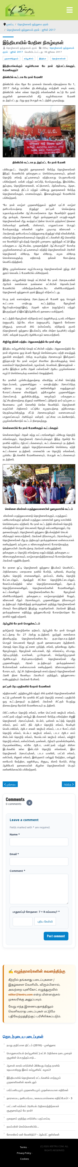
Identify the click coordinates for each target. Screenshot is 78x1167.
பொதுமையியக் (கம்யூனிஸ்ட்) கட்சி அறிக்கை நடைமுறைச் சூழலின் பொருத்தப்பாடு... (39, 1055)
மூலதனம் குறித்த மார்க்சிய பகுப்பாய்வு (28, 1118)
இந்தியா (42, 58)
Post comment (56, 936)
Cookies (24, 1158)
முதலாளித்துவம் (11, 58)
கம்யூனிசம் (28, 58)
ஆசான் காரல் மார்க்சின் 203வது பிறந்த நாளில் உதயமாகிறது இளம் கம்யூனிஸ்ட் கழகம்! (33, 1068)
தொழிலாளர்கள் (59, 58)
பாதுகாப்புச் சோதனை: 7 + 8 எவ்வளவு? (36, 911)
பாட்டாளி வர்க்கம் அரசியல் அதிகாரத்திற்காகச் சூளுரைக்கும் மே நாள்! (33, 1108)
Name (15, 834)
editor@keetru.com (20, 995)
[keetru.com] (20, 9)
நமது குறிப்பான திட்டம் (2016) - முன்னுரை (31, 1045)
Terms (23, 1147)
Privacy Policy (24, 1153)
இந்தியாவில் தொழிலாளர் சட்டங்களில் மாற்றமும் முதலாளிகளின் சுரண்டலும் (34, 1080)
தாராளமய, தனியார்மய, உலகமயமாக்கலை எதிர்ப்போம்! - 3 (39, 1098)
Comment (17, 871)
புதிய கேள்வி (45, 921)
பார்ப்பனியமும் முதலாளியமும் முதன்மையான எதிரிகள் (37, 1090)
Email (14, 854)
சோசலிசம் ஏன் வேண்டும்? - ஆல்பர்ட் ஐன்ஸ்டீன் (33, 1134)
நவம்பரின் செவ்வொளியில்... (23, 1126)
